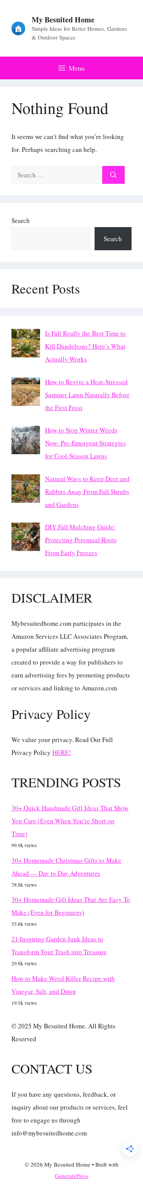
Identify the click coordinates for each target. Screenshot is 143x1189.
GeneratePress (71, 1176)
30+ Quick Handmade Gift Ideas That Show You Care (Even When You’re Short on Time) (70, 821)
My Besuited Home (63, 19)
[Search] (113, 175)
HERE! (61, 752)
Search (20, 220)
